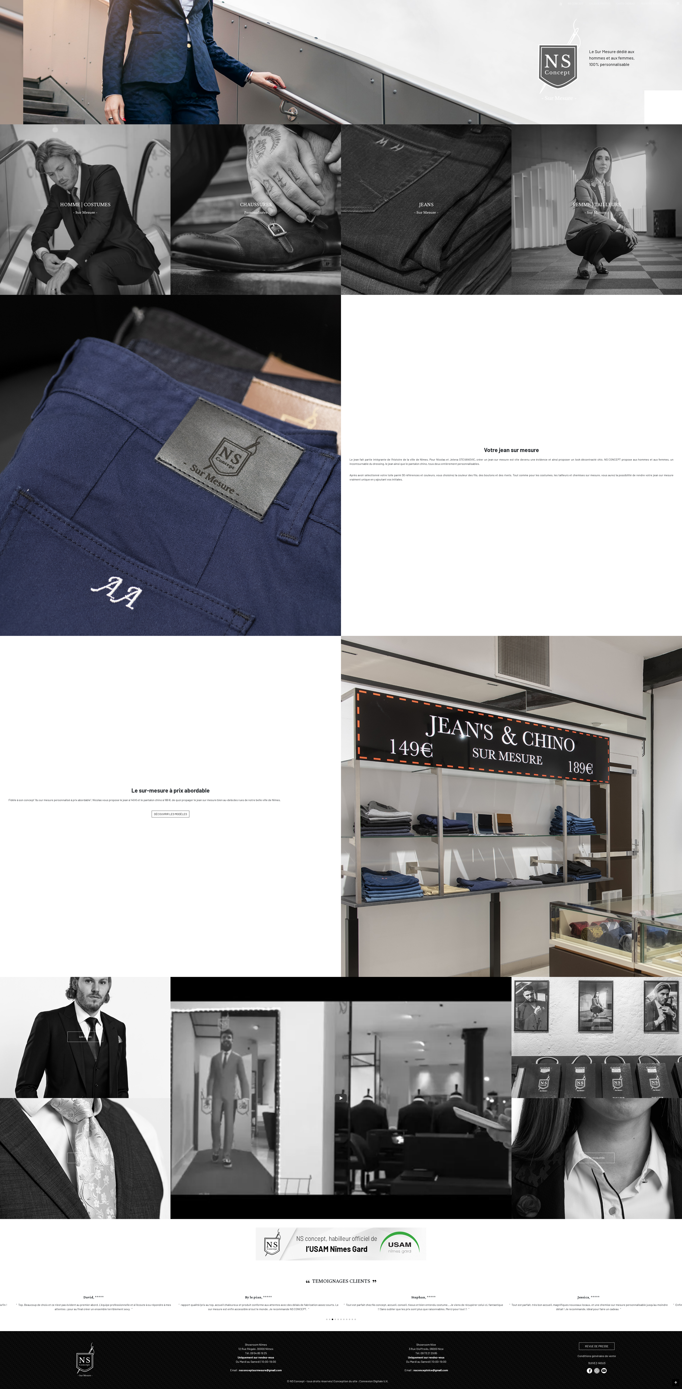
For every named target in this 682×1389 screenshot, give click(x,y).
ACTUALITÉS (597, 1157)
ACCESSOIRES (85, 1157)
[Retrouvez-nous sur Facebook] (590, 1374)
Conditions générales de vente (597, 1360)
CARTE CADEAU (625, 3)
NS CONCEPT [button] (575, 3)
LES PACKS (85, 1036)
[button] (678, 3)
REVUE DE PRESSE (596, 1350)
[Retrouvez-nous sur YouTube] (604, 1374)
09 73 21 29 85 (429, 1357)
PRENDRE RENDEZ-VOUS (656, 3)
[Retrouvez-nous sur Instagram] (597, 1374)
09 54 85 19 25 (258, 1357)
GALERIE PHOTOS (599, 3)
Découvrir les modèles (170, 814)
